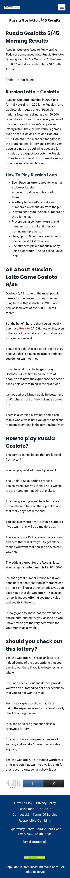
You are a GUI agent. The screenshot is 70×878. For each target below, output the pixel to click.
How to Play (23, 803)
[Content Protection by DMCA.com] (35, 857)
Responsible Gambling (35, 820)
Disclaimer (26, 809)
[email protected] (35, 842)
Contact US (21, 814)
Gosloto (24, 328)
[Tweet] (53, 783)
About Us (44, 809)
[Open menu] (62, 7)
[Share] (33, 783)
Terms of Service (45, 814)
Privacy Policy (46, 803)
